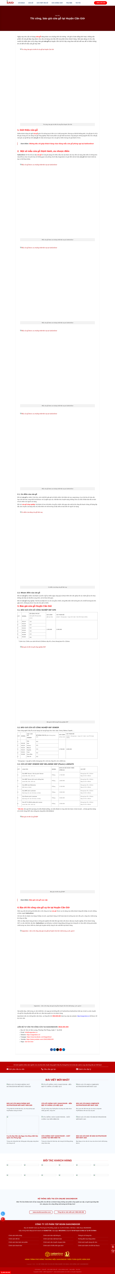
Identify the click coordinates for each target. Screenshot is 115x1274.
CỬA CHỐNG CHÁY (57, 3)
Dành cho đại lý (84, 1069)
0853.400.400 (6, 1272)
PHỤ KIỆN (69, 3)
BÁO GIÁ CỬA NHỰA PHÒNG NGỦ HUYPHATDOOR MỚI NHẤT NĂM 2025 (19, 1104)
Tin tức (57, 15)
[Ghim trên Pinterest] (60, 1049)
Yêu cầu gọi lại (49, 1069)
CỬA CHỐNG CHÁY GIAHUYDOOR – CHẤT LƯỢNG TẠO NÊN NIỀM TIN (55, 1137)
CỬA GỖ (30, 3)
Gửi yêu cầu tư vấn (16, 1069)
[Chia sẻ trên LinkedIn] (63, 1049)
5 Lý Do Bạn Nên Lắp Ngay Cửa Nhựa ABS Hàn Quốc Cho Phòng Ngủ (22, 1137)
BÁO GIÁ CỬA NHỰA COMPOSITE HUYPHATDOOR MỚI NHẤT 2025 (87, 1104)
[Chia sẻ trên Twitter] (54, 1049)
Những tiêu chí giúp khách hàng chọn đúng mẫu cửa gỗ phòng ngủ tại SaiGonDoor (61, 143)
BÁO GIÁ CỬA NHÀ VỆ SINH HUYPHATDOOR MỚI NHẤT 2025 (91, 1137)
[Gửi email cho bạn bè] (57, 1049)
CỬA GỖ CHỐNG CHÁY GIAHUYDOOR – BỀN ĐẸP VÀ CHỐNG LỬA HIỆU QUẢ (56, 1104)
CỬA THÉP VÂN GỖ (42, 3)
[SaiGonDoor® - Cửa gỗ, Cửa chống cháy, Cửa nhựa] (11, 3)
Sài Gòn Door (29, 1041)
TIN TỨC (78, 3)
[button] (85, 3)
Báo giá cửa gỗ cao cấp (38, 900)
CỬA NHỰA (21, 3)
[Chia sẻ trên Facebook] (51, 1049)
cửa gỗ (54, 911)
